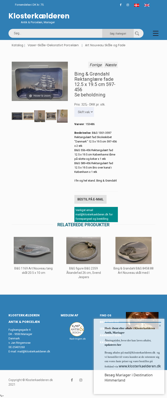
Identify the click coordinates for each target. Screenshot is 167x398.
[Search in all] (137, 33)
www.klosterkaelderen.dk (140, 366)
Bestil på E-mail (90, 199)
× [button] (160, 325)
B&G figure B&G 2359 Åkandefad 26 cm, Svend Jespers (83, 273)
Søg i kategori (118, 33)
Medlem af (69, 315)
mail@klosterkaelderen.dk (33, 351)
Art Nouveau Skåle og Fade (105, 45)
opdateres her (113, 344)
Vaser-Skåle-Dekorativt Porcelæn (53, 45)
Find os (105, 315)
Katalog (17, 45)
